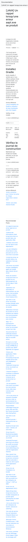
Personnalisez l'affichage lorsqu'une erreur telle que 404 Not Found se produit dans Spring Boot (12, 409)
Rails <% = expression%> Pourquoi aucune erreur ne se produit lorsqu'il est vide (12, 325)
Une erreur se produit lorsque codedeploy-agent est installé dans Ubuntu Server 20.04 (12, 269)
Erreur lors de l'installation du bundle (10, 470)
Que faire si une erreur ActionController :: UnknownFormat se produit (11, 419)
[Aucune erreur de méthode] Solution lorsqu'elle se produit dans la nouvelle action (12, 335)
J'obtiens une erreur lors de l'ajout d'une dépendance (12, 244)
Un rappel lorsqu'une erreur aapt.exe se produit (12, 228)
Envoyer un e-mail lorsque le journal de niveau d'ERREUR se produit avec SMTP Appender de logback (12, 345)
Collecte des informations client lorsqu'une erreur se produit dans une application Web (12, 236)
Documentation (7, 2)
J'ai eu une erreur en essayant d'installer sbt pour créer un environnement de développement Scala (12, 399)
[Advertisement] (12, 33)
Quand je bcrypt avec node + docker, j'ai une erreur (12, 427)
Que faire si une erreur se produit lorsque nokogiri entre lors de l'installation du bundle (12, 303)
